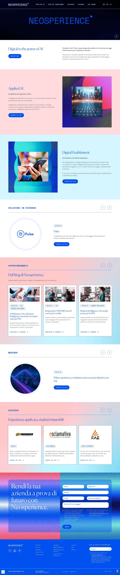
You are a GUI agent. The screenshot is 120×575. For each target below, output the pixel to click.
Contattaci (38, 549)
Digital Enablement (56, 4)
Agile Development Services (58, 550)
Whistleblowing (73, 571)
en (107, 4)
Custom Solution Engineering (57, 554)
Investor (37, 547)
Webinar (73, 549)
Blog (72, 547)
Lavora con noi (39, 552)
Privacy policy (65, 571)
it (111, 4)
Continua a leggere (18, 332)
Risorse (81, 4)
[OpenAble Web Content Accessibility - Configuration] (117, 571)
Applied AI (40, 4)
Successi (70, 4)
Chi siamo (92, 4)
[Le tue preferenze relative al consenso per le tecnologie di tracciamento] (3, 572)
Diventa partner (39, 554)
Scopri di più (16, 115)
